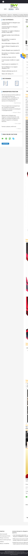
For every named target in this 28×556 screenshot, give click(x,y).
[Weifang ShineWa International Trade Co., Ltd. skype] (14, 138)
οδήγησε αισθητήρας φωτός (8, 71)
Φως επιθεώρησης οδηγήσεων (9, 43)
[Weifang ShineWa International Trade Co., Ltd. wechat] (10, 138)
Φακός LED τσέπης (6, 73)
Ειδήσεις (2, 541)
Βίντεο (17, 9)
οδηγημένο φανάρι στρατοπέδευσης (11, 35)
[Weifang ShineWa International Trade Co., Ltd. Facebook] (3, 2)
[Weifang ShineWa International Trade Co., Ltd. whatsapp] (7, 138)
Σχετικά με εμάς (3, 534)
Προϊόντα (11, 9)
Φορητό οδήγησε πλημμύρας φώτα (10, 46)
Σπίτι (5, 9)
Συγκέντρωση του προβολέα (9, 64)
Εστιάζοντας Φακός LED (8, 57)
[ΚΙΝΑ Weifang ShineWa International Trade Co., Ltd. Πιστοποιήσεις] (5, 83)
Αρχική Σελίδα (3, 14)
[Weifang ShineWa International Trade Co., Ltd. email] (3, 138)
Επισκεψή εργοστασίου (5, 535)
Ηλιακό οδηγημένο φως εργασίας (10, 50)
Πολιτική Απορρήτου (9, 551)
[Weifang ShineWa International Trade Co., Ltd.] (14, 6)
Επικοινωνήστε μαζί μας (5, 539)
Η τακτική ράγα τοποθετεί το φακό (10, 60)
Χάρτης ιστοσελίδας (4, 543)
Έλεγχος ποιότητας (4, 537)
